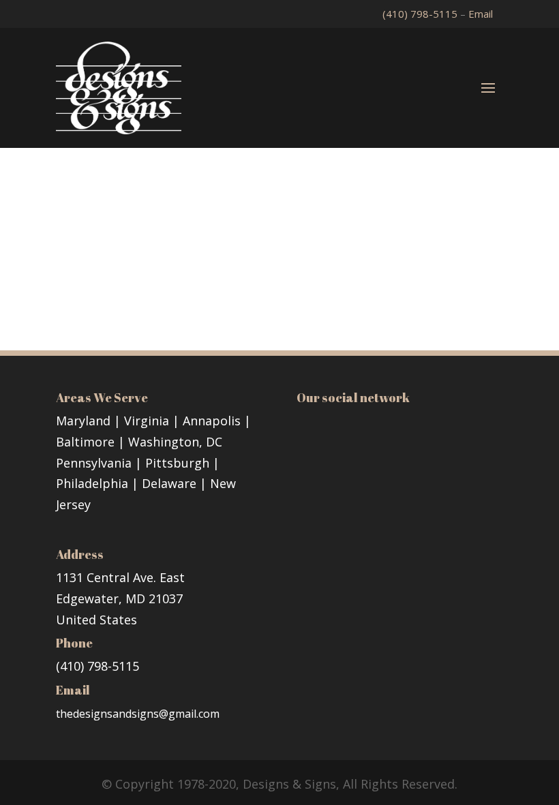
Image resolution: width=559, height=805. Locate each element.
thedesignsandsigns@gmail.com (138, 713)
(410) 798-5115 (421, 13)
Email (480, 13)
